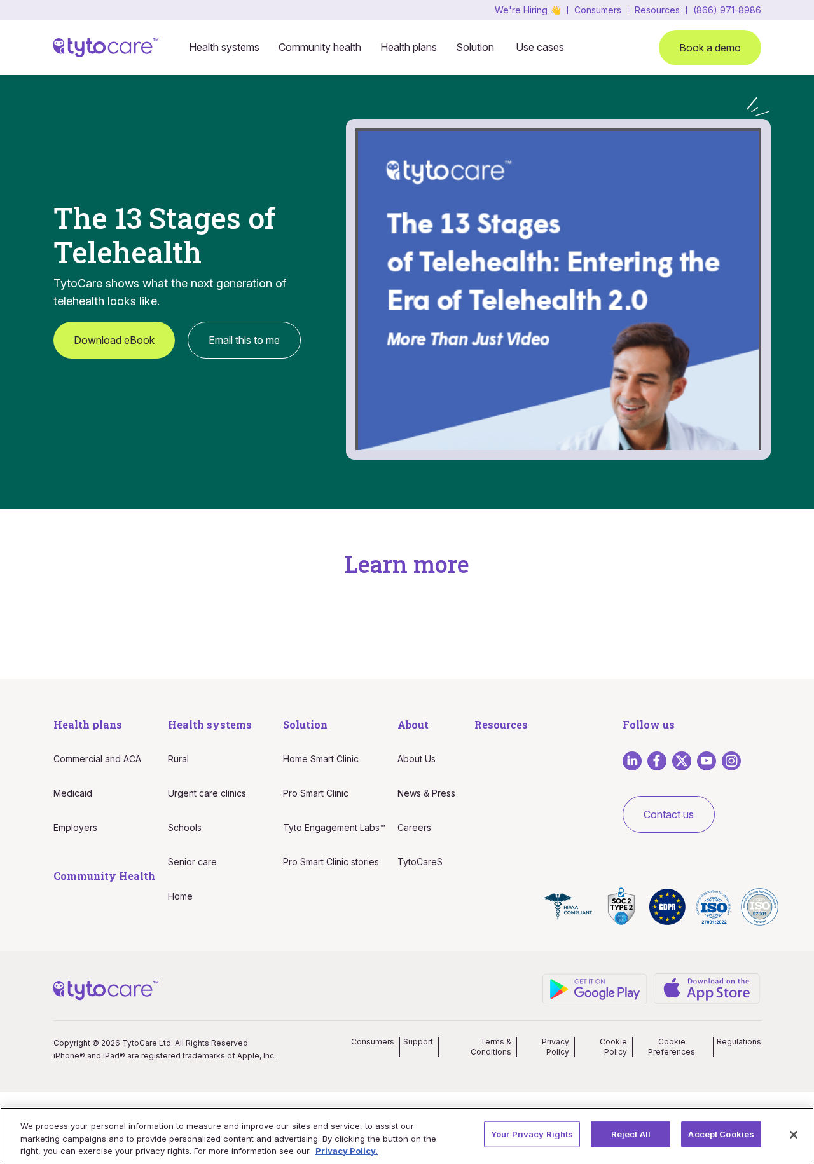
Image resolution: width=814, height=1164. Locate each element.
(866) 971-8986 (727, 10)
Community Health (104, 875)
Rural (178, 758)
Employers (75, 827)
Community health (320, 47)
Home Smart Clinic (321, 758)
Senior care (192, 861)
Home (180, 896)
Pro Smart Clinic (315, 793)
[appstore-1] (707, 987)
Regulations (739, 1041)
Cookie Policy (613, 1047)
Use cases (540, 47)
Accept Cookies (721, 1133)
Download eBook (114, 340)
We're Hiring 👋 (528, 10)
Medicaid (72, 793)
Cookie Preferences (671, 1047)
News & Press (426, 793)
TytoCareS (420, 861)
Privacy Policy (555, 1047)
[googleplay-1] (595, 987)
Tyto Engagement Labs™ (334, 827)
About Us (416, 758)
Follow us (649, 724)
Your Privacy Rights (532, 1133)
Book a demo (710, 47)
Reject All (631, 1133)
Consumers (597, 10)
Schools (185, 827)
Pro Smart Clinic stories (331, 861)
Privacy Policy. (346, 1151)
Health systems (224, 47)
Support (418, 1041)
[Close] (794, 1135)
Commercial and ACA (97, 758)
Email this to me (244, 340)
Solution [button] (475, 47)
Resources (657, 10)
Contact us (669, 814)
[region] (407, 1135)
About (413, 724)
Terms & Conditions (491, 1047)
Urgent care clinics (207, 793)
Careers (414, 827)
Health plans (408, 47)
